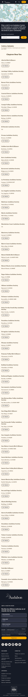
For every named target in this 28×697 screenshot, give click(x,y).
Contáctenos (22, 695)
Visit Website (5, 65)
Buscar (19, 2)
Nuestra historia (5, 656)
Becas (16, 656)
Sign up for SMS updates (20, 662)
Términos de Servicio (11, 629)
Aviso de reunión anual (6, 661)
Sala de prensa (18, 658)
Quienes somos (4, 653)
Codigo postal (5, 619)
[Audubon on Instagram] (2, 644)
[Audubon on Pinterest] (19, 644)
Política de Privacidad (22, 634)
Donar (23, 2)
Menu (2, 2)
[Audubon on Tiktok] (16, 644)
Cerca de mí (16, 2)
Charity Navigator (14, 688)
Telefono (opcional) (6, 624)
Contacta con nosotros (20, 660)
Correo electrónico (6, 614)
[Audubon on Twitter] (9, 644)
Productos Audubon (6, 678)
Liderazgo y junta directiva (5, 659)
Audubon (7, 2)
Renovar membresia (6, 682)
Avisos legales (6, 695)
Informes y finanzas (5, 664)
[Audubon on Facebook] (6, 644)
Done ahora (4, 675)
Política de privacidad (14, 695)
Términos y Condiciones (6, 634)
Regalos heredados (5, 680)
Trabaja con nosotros (20, 653)
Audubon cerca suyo (6, 673)
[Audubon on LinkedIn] (13, 644)
